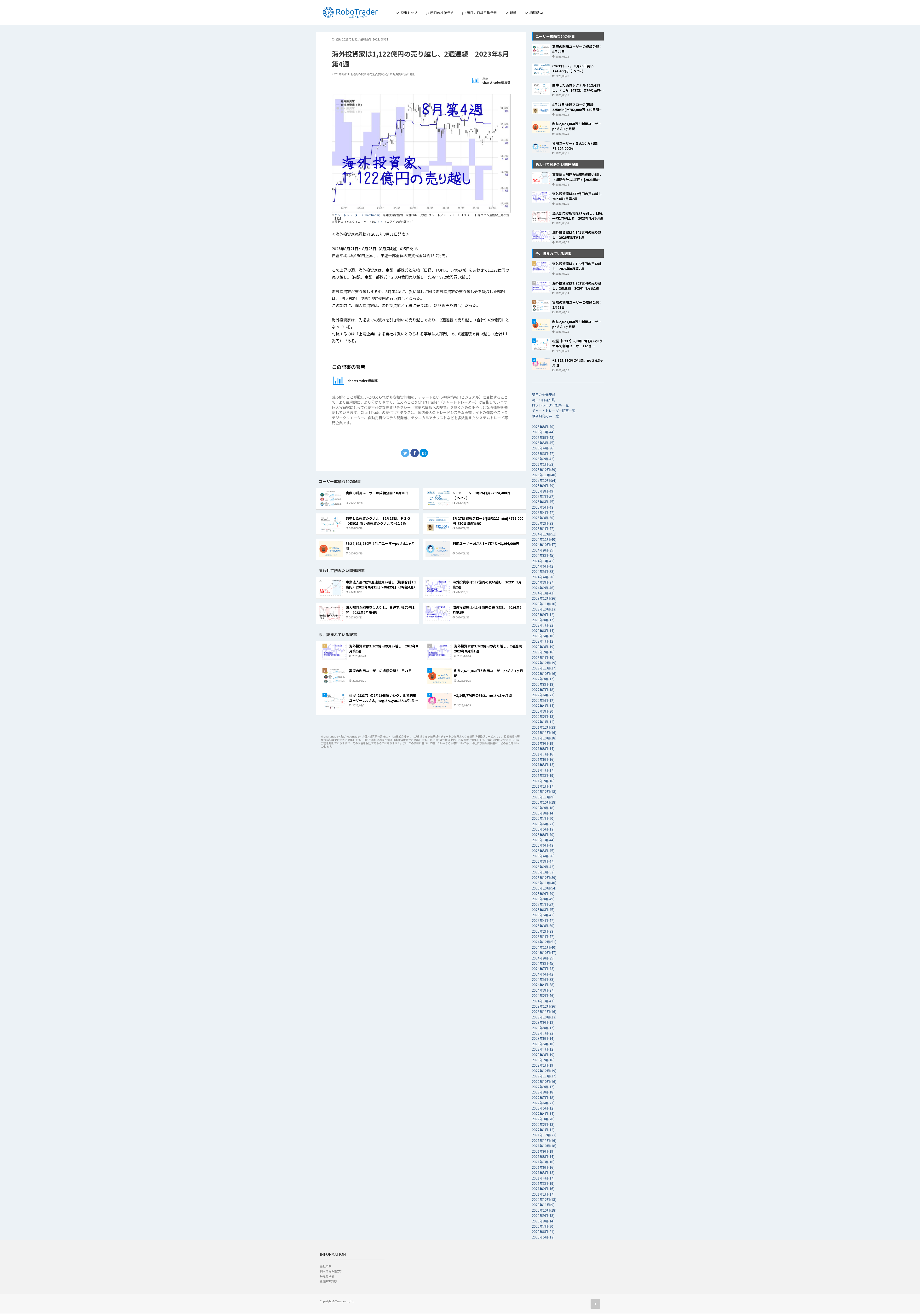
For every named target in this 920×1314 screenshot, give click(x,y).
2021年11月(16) (544, 732)
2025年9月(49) (543, 485)
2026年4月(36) (543, 448)
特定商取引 (327, 1276)
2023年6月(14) (543, 630)
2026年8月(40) (543, 426)
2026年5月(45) (543, 442)
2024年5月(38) (543, 571)
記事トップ (408, 12)
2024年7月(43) (543, 560)
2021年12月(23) (544, 727)
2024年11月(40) (544, 539)
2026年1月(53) (543, 464)
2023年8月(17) (543, 619)
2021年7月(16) (543, 754)
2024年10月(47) (544, 544)
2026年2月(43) (543, 458)
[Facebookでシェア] (414, 453)
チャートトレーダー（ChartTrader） (358, 215)
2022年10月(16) (544, 673)
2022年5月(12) (543, 700)
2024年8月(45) (543, 555)
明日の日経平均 (543, 399)
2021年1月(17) (543, 786)
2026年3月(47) (543, 453)
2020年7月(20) (543, 818)
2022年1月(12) (543, 721)
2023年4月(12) (543, 641)
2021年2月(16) (543, 781)
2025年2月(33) (543, 523)
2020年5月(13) (543, 829)
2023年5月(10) (543, 636)
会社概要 (325, 1266)
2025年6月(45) (543, 501)
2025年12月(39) (544, 469)
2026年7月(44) (543, 432)
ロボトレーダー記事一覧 (550, 405)
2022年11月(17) (544, 668)
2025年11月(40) (544, 474)
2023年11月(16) (544, 603)
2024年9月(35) (543, 550)
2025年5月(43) (543, 507)
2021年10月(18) (544, 738)
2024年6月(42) (543, 566)
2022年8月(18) (543, 684)
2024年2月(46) (543, 587)
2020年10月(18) (544, 802)
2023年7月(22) (543, 625)
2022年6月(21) (543, 694)
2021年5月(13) (543, 764)
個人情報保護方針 (331, 1271)
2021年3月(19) (543, 775)
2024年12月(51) (544, 534)
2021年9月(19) (543, 743)
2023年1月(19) (543, 657)
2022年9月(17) (543, 678)
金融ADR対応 (328, 1281)
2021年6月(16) (543, 759)
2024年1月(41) (543, 593)
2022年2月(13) (543, 716)
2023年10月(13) (544, 609)
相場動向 (536, 12)
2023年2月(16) (543, 652)
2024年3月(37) (543, 582)
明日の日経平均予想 (481, 12)
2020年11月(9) (543, 797)
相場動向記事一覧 (545, 415)
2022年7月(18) (543, 689)
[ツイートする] (405, 453)
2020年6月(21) (543, 823)
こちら (379, 222)
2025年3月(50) (543, 517)
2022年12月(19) (544, 662)
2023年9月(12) (543, 614)
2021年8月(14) (543, 748)
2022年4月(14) (543, 705)
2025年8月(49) (543, 491)
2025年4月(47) (543, 512)
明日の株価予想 (442, 12)
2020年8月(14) (543, 813)
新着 (513, 12)
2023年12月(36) (544, 598)
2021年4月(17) (543, 770)
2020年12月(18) (544, 791)
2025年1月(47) (543, 528)
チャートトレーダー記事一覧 (553, 410)
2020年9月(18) (543, 807)
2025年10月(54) (544, 480)
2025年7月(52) (543, 496)
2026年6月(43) (543, 437)
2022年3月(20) (543, 711)
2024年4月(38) (543, 577)
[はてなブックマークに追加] (424, 453)
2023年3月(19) (543, 646)
